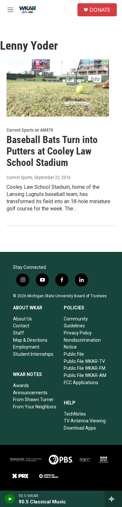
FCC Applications (81, 382)
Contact (21, 325)
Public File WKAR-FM (84, 368)
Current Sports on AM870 (30, 130)
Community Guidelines (76, 322)
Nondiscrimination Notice (82, 343)
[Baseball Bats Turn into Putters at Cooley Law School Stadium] (58, 88)
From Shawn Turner (33, 399)
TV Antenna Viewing (85, 420)
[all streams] (113, 499)
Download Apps (80, 428)
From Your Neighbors (34, 406)
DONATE (99, 10)
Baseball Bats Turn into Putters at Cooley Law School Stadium (52, 151)
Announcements (30, 392)
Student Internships (33, 354)
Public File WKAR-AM (85, 375)
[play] (10, 499)
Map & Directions (30, 340)
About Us (22, 318)
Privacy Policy (78, 332)
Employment (26, 347)
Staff (18, 332)
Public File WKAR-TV (84, 361)
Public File (74, 354)
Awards (21, 385)
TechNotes (75, 414)
